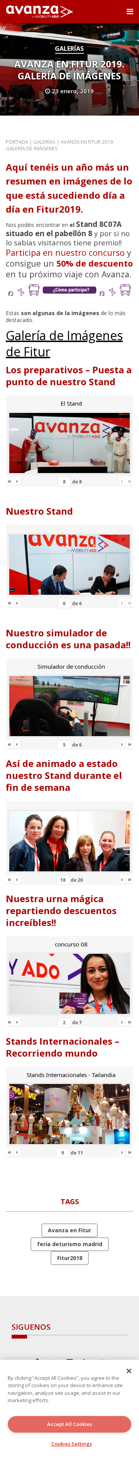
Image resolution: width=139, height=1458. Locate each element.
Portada (17, 141)
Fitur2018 (69, 1258)
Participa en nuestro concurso (65, 252)
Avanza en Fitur (69, 1230)
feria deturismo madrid (69, 1244)
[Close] (129, 1370)
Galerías (69, 48)
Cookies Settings (71, 1443)
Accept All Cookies (69, 1424)
